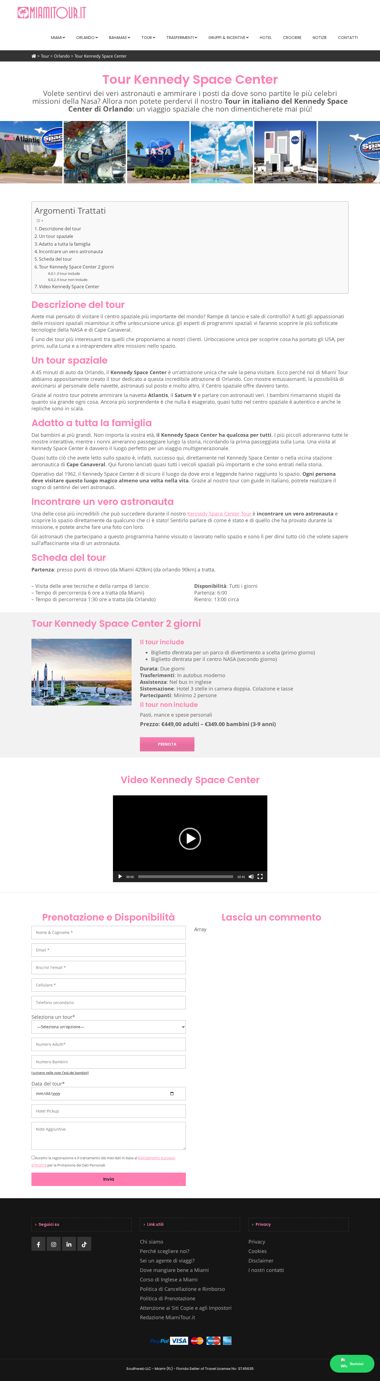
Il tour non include (72, 279)
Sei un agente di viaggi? (167, 1260)
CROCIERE (292, 37)
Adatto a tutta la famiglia (64, 244)
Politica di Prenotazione (167, 1298)
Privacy (256, 1241)
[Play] (120, 876)
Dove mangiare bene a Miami (174, 1270)
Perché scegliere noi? (164, 1251)
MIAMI (56, 37)
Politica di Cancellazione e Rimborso (182, 1289)
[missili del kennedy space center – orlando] (95, 152)
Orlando (62, 56)
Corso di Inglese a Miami (169, 1279)
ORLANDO (85, 37)
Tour (45, 56)
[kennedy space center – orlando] (31, 152)
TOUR (146, 37)
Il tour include (68, 273)
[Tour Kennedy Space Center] (285, 152)
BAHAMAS (118, 37)
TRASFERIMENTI (180, 37)
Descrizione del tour (60, 229)
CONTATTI (348, 37)
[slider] (185, 876)
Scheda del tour (55, 259)
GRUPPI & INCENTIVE (226, 37)
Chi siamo (151, 1241)
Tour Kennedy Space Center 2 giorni (76, 267)
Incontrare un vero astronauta (71, 251)
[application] (190, 838)
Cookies (257, 1251)
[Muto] (251, 876)
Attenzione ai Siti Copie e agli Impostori (186, 1307)
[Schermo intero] (260, 876)
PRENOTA (167, 744)
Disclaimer (260, 1260)
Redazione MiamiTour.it (167, 1317)
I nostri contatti (266, 1270)
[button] (190, 839)
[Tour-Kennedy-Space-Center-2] (222, 152)
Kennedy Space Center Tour (220, 513)
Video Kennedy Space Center (69, 286)
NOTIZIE (320, 37)
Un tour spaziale (56, 236)
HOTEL (266, 37)
